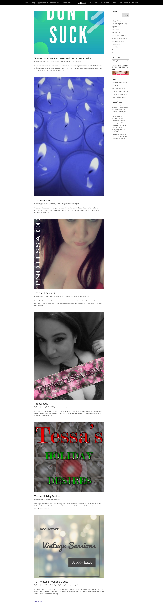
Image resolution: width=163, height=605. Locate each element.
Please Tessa (117, 3)
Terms (114, 50)
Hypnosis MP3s (42, 3)
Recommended (105, 3)
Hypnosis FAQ (116, 32)
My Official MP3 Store (118, 88)
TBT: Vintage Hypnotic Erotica (51, 581)
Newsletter (115, 47)
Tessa (38, 61)
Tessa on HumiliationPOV (119, 94)
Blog (33, 3)
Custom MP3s (66, 3)
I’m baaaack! (41, 403)
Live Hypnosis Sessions (119, 35)
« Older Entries (38, 602)
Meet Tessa (94, 3)
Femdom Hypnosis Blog (119, 24)
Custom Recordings (118, 41)
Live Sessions (54, 3)
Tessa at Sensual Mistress (120, 91)
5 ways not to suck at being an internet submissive (62, 58)
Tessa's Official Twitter (119, 97)
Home (27, 3)
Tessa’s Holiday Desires (47, 496)
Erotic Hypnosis (55, 61)
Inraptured (115, 85)
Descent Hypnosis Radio (119, 82)
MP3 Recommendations (119, 38)
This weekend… (43, 200)
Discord (135, 3)
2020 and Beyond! (44, 293)
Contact (127, 3)
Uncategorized (76, 61)
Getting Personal (66, 61)
